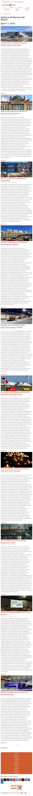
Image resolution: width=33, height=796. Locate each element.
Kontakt (16, 770)
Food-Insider (26, 8)
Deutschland (20, 7)
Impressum (16, 768)
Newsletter (16, 773)
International (7, 8)
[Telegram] (17, 780)
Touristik (17, 8)
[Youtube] (14, 780)
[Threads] (22, 780)
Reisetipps (17, 10)
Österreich (11, 7)
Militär (27, 10)
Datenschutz (16, 771)
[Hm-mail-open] (28, 780)
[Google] (25, 780)
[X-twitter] (5, 780)
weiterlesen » (4, 93)
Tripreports (7, 10)
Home (4, 7)
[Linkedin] (11, 780)
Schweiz (28, 7)
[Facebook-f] (2, 780)
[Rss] (20, 780)
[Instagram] (8, 780)
